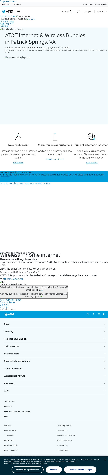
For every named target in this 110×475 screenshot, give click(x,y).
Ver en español (101, 4)
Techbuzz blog (9, 401)
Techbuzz (14, 183)
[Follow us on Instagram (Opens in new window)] (98, 314)
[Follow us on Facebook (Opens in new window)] (93, 314)
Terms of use (9, 435)
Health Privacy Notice (64, 440)
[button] (18, 11)
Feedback (8, 406)
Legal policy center (11, 450)
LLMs (6, 416)
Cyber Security (62, 445)
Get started (18, 162)
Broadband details (11, 445)
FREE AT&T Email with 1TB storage (17, 411)
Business (17, 4)
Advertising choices (64, 425)
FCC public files (62, 450)
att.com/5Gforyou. (13, 278)
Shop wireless (92, 162)
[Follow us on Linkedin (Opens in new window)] (104, 314)
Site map (7, 425)
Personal (5, 4)
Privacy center (62, 430)
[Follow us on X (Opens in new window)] (88, 314)
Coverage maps (10, 430)
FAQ (39, 183)
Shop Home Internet (55, 159)
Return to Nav (7, 16)
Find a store (88, 4)
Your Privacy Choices (64, 435)
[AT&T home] (7, 11)
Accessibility (9, 440)
